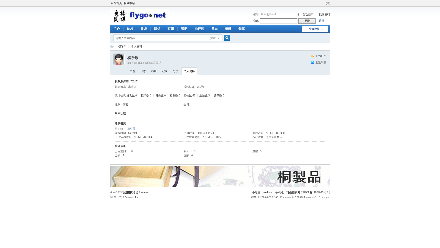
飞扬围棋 (112, 46)
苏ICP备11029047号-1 (315, 192)
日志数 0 (160, 95)
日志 (214, 29)
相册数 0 (175, 95)
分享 (241, 29)
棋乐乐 (122, 46)
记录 (165, 71)
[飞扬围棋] (139, 21)
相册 (228, 29)
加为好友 (320, 56)
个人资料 (189, 71)
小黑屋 (256, 192)
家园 (171, 29)
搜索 (213, 38)
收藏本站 (129, 3)
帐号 (256, 14)
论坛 (130, 29)
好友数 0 (131, 95)
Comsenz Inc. (132, 197)
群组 (157, 29)
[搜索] (226, 38)
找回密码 (324, 14)
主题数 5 (204, 95)
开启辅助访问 (323, 3)
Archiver (268, 192)
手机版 (279, 192)
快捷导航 (314, 29)
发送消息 (320, 62)
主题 (132, 71)
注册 (321, 21)
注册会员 (129, 128)
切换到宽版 (327, 3)
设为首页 (116, 3)
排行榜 (199, 29)
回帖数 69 (189, 95)
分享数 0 (219, 95)
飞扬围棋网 (293, 192)
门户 (116, 29)
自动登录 (308, 14)
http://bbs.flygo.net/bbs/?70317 (144, 62)
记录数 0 (146, 95)
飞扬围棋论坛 (130, 192)
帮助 (184, 29)
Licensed (143, 192)
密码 (256, 21)
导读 (143, 29)
